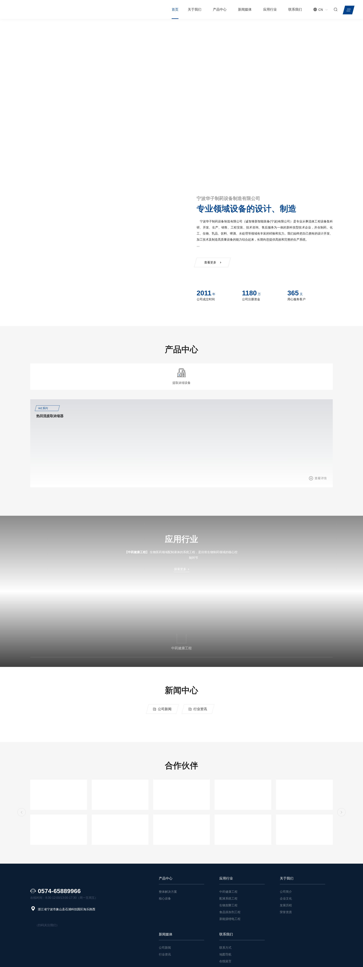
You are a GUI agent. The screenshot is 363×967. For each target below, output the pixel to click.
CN (320, 9)
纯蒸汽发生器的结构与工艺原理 (213, 803)
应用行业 (270, 9)
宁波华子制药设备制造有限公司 (238, 198)
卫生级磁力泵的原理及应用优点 (213, 780)
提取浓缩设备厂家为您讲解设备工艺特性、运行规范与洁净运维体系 (240, 757)
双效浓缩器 (276, 419)
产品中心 (219, 9)
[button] (30, 166)
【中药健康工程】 (137, 550)
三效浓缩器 (199, 419)
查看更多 (44, 119)
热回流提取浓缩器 (50, 419)
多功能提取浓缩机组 (128, 419)
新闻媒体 (245, 9)
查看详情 (89, 481)
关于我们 (194, 9)
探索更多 (180, 567)
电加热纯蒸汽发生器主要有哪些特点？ (67, 804)
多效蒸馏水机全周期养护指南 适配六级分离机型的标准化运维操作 (239, 734)
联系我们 (295, 9)
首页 (175, 9)
